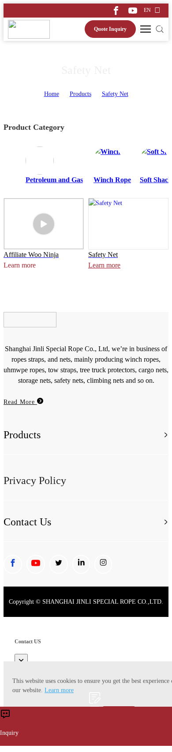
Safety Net (115, 94)
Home (51, 94)
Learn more (104, 265)
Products (80, 94)
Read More (20, 402)
